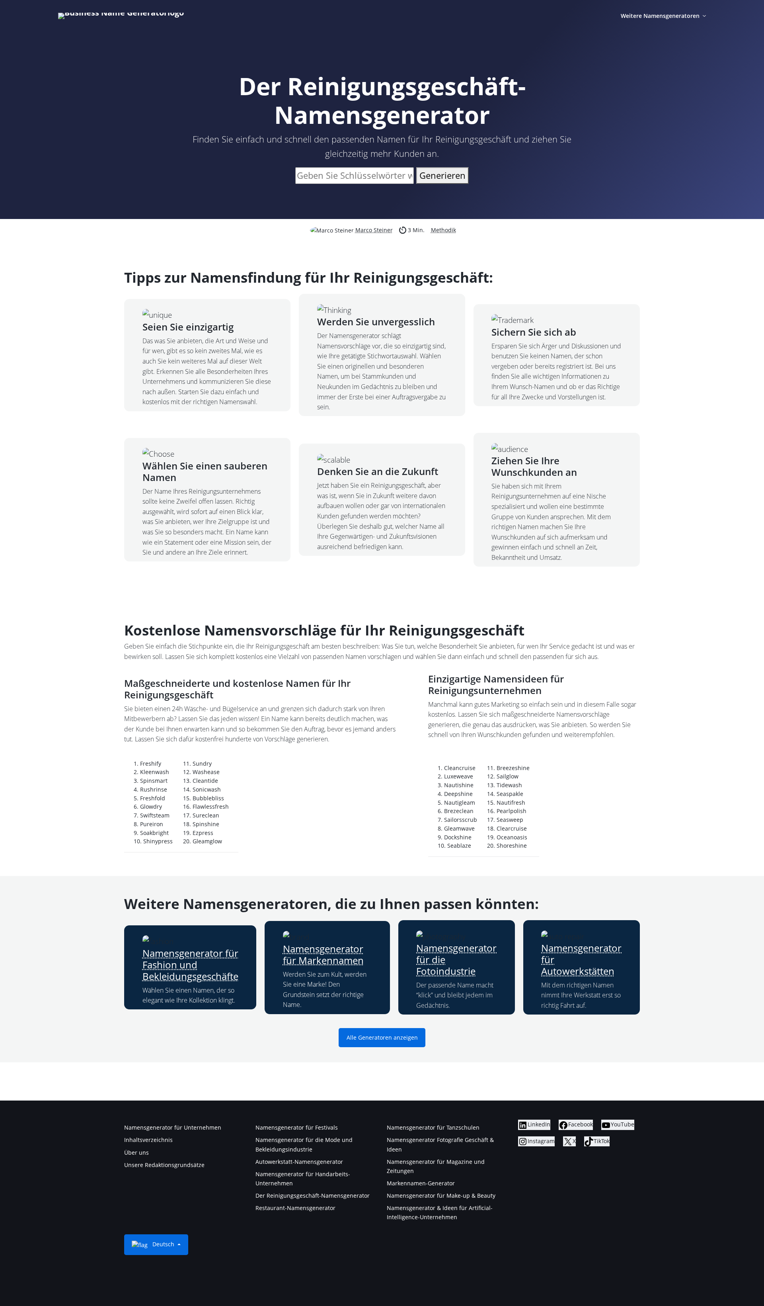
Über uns (136, 1152)
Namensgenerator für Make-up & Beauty (441, 1195)
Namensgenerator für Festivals (296, 1127)
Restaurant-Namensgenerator (295, 1208)
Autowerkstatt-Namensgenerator (299, 1161)
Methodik (443, 230)
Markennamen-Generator (421, 1183)
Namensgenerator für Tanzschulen (433, 1127)
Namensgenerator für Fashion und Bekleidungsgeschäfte (190, 964)
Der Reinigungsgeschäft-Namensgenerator (312, 1195)
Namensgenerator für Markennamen (323, 954)
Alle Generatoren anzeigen (382, 1038)
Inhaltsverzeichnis (148, 1140)
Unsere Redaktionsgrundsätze (164, 1165)
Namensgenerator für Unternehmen (172, 1127)
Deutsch (163, 1244)
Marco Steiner (374, 230)
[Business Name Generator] (121, 16)
